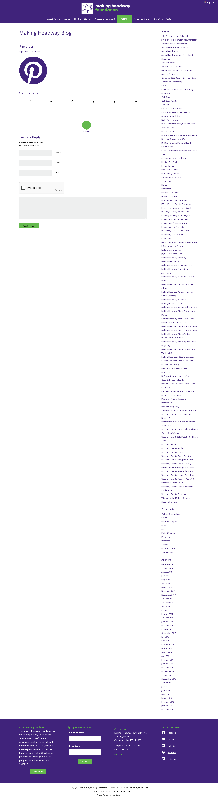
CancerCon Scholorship (172, 81)
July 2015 (165, 636)
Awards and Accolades (171, 66)
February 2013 (167, 701)
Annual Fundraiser (169, 51)
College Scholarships (170, 514)
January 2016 (167, 621)
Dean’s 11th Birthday (170, 116)
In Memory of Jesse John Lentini (175, 230)
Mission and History (170, 364)
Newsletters (166, 372)
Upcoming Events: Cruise (172, 452)
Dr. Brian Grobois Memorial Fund (176, 143)
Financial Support (169, 521)
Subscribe (85, 761)
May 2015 (165, 640)
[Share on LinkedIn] (93, 101)
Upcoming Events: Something (174, 494)
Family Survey (167, 166)
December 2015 (168, 625)
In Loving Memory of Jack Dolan (175, 211)
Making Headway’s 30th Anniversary (177, 357)
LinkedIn (172, 746)
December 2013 (168, 667)
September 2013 (168, 678)
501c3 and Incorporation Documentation (179, 39)
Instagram (172, 759)
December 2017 (168, 591)
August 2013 (166, 682)
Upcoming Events (169, 444)
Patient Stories (168, 533)
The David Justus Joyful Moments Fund (178, 410)
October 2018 (167, 568)
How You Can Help (169, 192)
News (164, 525)
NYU (163, 529)
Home (164, 185)
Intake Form (166, 238)
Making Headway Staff (171, 303)
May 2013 (165, 694)
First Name (74, 746)
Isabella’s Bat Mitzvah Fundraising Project (180, 242)
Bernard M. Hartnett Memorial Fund (177, 70)
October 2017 (167, 598)
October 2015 (167, 629)
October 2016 (167, 617)
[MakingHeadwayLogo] (108, 8)
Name (59, 152)
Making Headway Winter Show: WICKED (179, 326)
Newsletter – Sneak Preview (174, 368)
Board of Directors (169, 74)
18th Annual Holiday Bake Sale (175, 36)
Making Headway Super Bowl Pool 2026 (179, 307)
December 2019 (168, 564)
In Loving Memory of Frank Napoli (176, 208)
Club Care (165, 97)
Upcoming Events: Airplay (172, 448)
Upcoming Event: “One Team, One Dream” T (178, 420)
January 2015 (167, 648)
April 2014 (165, 656)
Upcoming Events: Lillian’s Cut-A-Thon (178, 475)
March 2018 (166, 587)
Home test (166, 188)
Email (59, 162)
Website (59, 173)
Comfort (165, 104)
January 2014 (167, 663)
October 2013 (167, 675)
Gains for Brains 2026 (171, 177)
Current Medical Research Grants (176, 112)
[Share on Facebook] (30, 101)
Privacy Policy (102, 795)
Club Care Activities (170, 101)
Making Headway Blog (171, 261)
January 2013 (167, 705)
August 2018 (166, 572)
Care (163, 85)
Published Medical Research (174, 398)
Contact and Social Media (172, 108)
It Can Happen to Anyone (172, 246)
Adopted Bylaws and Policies (174, 43)
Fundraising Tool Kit (170, 173)
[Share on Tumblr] (114, 101)
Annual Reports (168, 62)
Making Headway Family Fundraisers (177, 265)
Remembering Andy (170, 406)
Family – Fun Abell (169, 162)
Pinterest (172, 752)
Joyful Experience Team (172, 250)
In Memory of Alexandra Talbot (175, 219)
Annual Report (115, 795)
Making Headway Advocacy (173, 257)
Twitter (171, 739)
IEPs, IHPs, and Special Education (176, 204)
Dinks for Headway (170, 120)
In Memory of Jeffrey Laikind (174, 227)
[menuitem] (208, 2)
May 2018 (165, 579)
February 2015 (167, 644)
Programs (165, 536)
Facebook (172, 732)
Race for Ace (167, 402)
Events (164, 517)
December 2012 (168, 709)
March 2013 (166, 698)
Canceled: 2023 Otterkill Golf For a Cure (178, 78)
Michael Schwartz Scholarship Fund (177, 360)
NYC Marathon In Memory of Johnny (177, 376)
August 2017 (166, 606)
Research (165, 540)
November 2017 (168, 595)
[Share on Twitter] (51, 101)
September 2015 (168, 633)
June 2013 (165, 690)
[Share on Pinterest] (72, 101)
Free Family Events (169, 169)
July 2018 (165, 575)
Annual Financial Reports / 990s (175, 47)
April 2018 (165, 583)
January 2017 (167, 614)
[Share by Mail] (135, 101)
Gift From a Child (168, 181)
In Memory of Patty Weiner (173, 234)
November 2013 (168, 671)
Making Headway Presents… (174, 299)
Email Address (76, 732)
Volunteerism (167, 552)
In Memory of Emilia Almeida (174, 223)
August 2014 (166, 652)
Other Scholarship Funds (172, 380)
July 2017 (165, 610)
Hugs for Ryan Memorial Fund (174, 200)
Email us (118, 754)
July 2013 (165, 686)
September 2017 (168, 602)
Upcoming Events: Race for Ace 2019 (177, 478)
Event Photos (167, 146)
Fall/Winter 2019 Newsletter (173, 158)
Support (165, 544)
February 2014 (167, 659)
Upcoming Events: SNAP (172, 482)
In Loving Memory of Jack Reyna (175, 215)
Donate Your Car (168, 131)
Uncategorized (168, 548)
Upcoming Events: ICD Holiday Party (177, 471)
